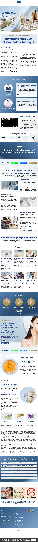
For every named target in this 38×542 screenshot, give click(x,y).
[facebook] (25, 511)
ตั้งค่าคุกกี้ (27, 539)
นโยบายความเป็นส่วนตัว (17, 540)
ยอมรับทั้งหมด (33, 539)
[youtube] (29, 511)
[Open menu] (1, 3)
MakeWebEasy (21, 530)
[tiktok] (32, 511)
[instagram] (27, 511)
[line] (30, 511)
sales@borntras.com (19, 517)
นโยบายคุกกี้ (24, 540)
